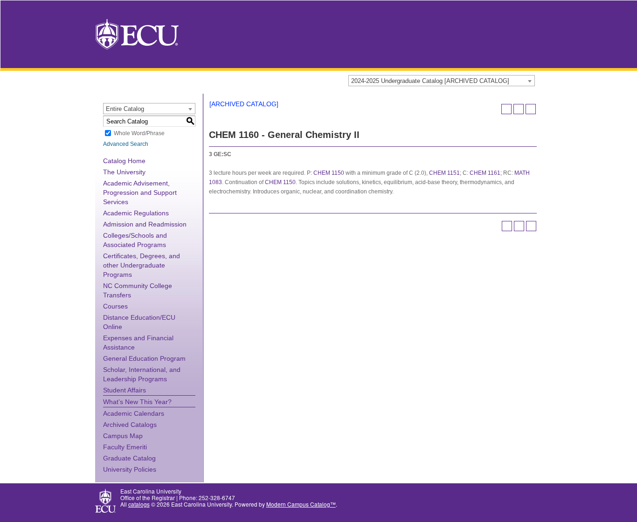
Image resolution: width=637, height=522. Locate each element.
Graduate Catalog (129, 458)
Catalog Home (124, 161)
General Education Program (144, 358)
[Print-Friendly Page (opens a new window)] (518, 109)
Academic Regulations (136, 213)
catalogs (139, 504)
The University (124, 172)
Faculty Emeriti (125, 447)
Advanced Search (125, 144)
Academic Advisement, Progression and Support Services (140, 192)
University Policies (129, 469)
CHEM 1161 (485, 173)
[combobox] (441, 80)
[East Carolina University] (137, 33)
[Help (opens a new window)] (531, 109)
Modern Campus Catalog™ (301, 504)
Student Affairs (124, 390)
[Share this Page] (506, 109)
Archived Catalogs (130, 424)
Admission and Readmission (145, 224)
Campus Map (123, 436)
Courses (115, 306)
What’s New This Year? (137, 401)
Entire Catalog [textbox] (125, 108)
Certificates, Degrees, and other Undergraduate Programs (141, 265)
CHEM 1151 (444, 173)
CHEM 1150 (328, 173)
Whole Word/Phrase (139, 133)
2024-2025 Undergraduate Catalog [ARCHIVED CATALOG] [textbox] (430, 80)
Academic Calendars (133, 413)
